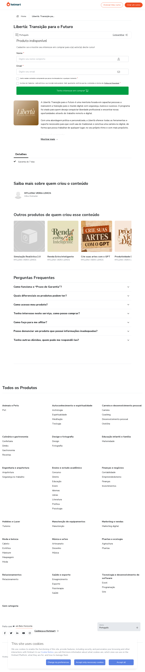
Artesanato (58, 543)
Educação (56, 481)
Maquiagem (8, 557)
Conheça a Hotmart (45, 631)
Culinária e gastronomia (15, 436)
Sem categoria (10, 605)
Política (56, 504)
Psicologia (57, 508)
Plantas (106, 548)
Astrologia (57, 410)
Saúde (55, 592)
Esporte (56, 583)
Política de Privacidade (111, 83)
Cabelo (5, 543)
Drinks (5, 445)
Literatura (57, 499)
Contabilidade (109, 472)
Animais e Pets (10, 405)
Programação (108, 587)
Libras (55, 495)
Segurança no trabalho (13, 476)
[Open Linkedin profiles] (17, 633)
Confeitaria (7, 441)
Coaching (106, 414)
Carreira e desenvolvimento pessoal (122, 405)
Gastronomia (8, 450)
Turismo (6, 526)
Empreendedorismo (111, 476)
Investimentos (109, 486)
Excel (104, 582)
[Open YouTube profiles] (23, 633)
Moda (5, 561)
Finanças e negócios (113, 467)
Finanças (106, 481)
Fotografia (57, 445)
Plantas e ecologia (112, 539)
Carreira (105, 410)
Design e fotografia (62, 436)
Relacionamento (10, 579)
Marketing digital (110, 526)
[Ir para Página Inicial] (14, 4)
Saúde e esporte (61, 574)
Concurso (56, 472)
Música (55, 552)
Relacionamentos (12, 574)
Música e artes (60, 539)
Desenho (56, 548)
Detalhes (21, 154)
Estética (6, 548)
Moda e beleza (10, 539)
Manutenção (58, 526)
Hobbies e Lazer (11, 521)
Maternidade (108, 441)
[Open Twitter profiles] (11, 633)
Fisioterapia (58, 588)
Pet (4, 410)
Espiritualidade (59, 414)
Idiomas (56, 490)
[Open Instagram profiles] (30, 633)
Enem (55, 486)
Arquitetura (8, 472)
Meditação (57, 419)
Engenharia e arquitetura (15, 467)
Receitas (6, 454)
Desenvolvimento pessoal (115, 419)
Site (104, 591)
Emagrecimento (60, 579)
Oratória (106, 423)
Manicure (6, 552)
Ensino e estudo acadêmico (67, 467)
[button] (69, 286)
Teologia (56, 423)
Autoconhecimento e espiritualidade (72, 405)
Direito (55, 476)
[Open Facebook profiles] (5, 633)
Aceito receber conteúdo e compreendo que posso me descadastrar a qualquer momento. (49, 78)
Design (55, 441)
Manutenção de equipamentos (68, 521)
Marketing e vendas (112, 521)
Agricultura (107, 543)
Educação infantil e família (116, 436)
